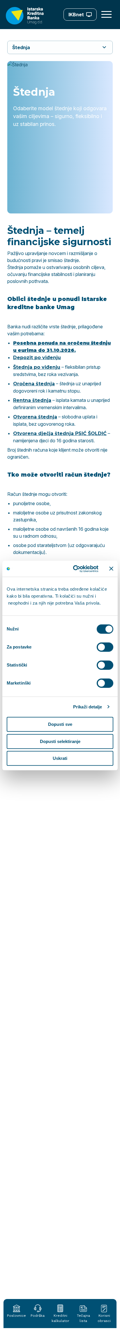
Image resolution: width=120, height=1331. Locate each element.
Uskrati (60, 758)
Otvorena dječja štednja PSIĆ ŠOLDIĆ (60, 433)
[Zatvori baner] (111, 569)
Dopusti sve (60, 724)
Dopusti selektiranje (60, 741)
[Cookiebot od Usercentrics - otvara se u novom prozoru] (74, 569)
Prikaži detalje (87, 706)
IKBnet (76, 14)
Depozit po (27, 357)
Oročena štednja (34, 383)
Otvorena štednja (35, 417)
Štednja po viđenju (36, 367)
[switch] (105, 647)
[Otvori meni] (107, 14)
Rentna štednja (32, 400)
